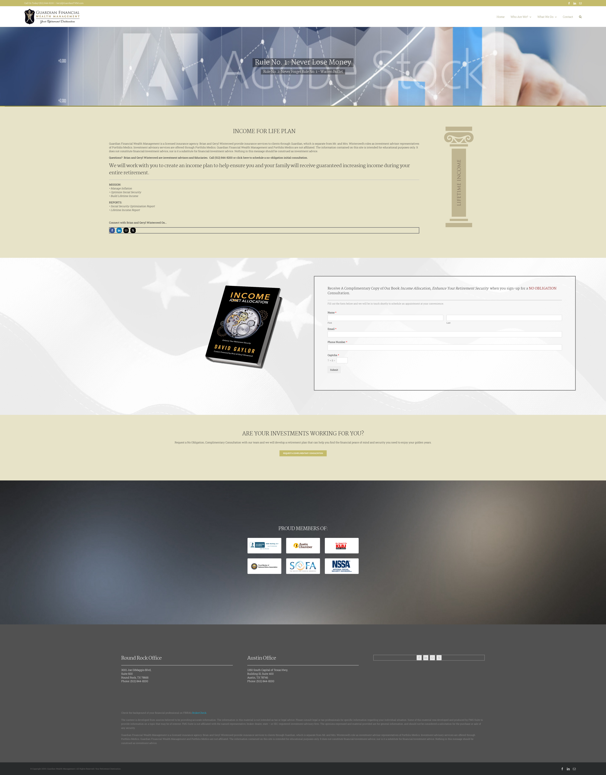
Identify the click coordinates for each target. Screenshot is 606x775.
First (330, 323)
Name (332, 312)
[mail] (126, 230)
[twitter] (133, 230)
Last (448, 323)
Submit (334, 369)
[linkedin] (119, 230)
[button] (580, 16)
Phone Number (337, 342)
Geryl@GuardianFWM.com (70, 3)
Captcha (333, 355)
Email (332, 328)
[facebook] (112, 230)
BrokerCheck (199, 712)
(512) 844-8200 (139, 681)
